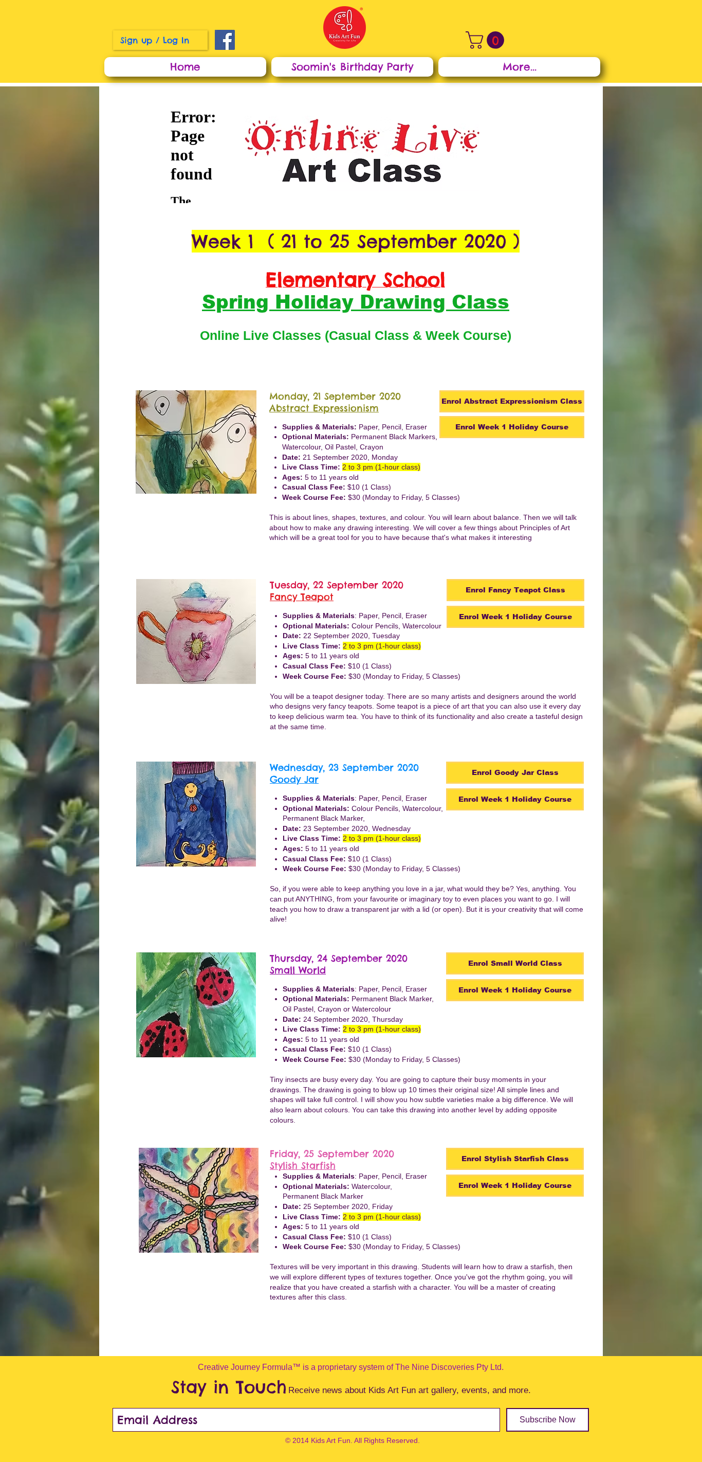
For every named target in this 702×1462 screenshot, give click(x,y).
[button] (487, 40)
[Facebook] (225, 40)
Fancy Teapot (302, 597)
